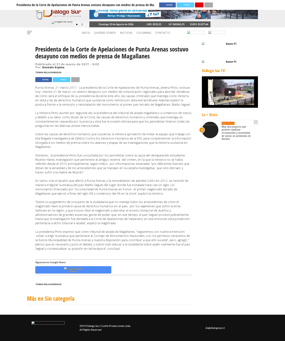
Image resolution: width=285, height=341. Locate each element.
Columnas (143, 33)
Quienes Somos (105, 33)
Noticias (126, 33)
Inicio (86, 33)
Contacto (162, 33)
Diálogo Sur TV (213, 70)
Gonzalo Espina (53, 67)
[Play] (230, 92)
